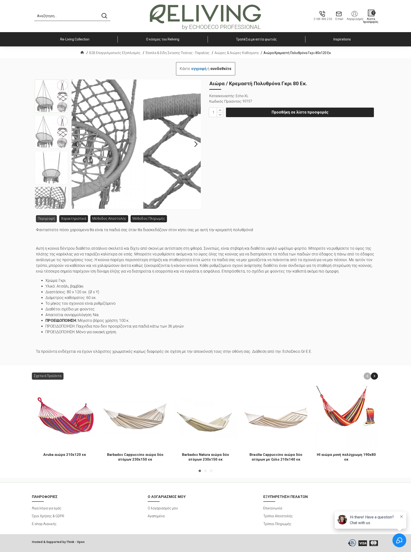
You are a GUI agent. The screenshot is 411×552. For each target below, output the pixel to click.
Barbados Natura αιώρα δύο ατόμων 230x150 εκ (205, 457)
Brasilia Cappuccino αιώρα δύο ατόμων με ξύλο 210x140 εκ (276, 457)
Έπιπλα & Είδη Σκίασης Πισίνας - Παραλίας (178, 53)
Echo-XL (242, 96)
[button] (76, 144)
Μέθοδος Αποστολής (109, 218)
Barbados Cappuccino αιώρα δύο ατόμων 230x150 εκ (135, 457)
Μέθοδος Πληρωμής (148, 218)
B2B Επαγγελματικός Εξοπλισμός (115, 53)
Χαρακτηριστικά (73, 218)
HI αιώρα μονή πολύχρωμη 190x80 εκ (346, 457)
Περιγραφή (46, 218)
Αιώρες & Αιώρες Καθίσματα (237, 53)
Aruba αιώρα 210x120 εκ (64, 455)
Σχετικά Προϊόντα (48, 376)
